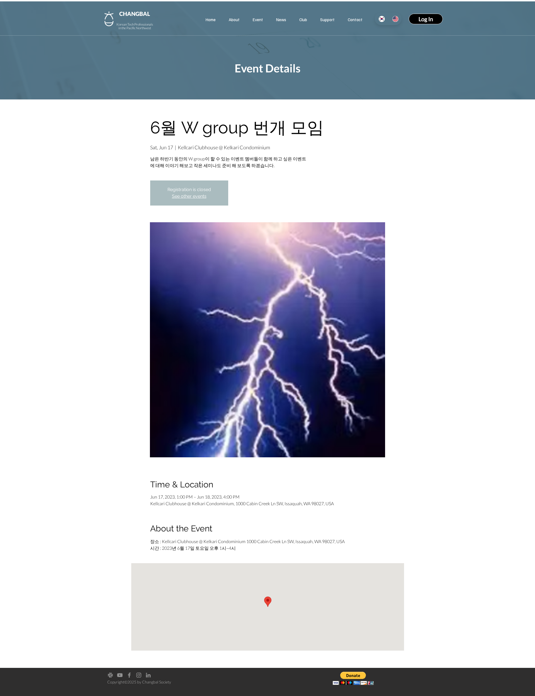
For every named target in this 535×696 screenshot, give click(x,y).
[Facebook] (129, 675)
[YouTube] (119, 675)
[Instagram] (138, 675)
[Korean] (381, 19)
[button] (327, 19)
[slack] (110, 675)
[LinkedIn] (148, 675)
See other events (189, 196)
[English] (395, 19)
